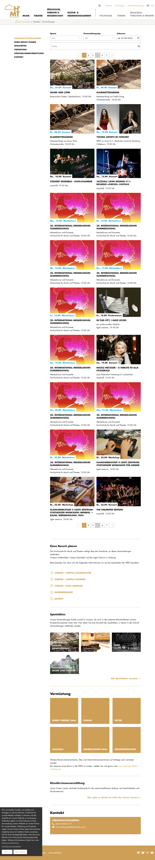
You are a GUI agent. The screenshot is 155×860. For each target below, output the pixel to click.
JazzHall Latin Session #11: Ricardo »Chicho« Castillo (113, 183)
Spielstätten (20, 45)
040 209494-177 (64, 823)
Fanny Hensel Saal (64, 720)
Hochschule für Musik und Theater (63, 669)
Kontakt (18, 57)
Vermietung (20, 49)
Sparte (53, 33)
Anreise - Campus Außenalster (73, 572)
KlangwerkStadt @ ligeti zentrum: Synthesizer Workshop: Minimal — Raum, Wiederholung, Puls (71, 512)
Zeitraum (121, 33)
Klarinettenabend (107, 92)
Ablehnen (7, 852)
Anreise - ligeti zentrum (68, 585)
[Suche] (99, 5)
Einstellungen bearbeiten (11, 846)
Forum (87, 720)
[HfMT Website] (17, 21)
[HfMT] (11, 9)
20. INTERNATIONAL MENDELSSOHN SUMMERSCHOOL (70, 227)
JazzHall (58, 749)
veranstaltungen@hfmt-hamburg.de (71, 827)
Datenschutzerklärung (10, 843)
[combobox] (65, 38)
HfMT (86, 645)
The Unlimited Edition (109, 509)
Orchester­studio (125, 749)
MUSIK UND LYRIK (60, 92)
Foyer (118, 720)
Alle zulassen (20, 852)
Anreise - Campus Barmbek (70, 579)
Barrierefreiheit (64, 592)
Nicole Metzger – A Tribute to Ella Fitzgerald (117, 369)
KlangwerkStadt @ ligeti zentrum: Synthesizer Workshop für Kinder (118, 464)
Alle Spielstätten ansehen (125, 678)
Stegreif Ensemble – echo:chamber (71, 181)
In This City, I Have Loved (111, 320)
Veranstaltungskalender (27, 38)
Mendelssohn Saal (95, 749)
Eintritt (59, 598)
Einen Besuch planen (25, 42)
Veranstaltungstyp (92, 33)
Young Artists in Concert (112, 136)
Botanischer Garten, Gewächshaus (61, 645)
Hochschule (25, 21)
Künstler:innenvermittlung (29, 53)
